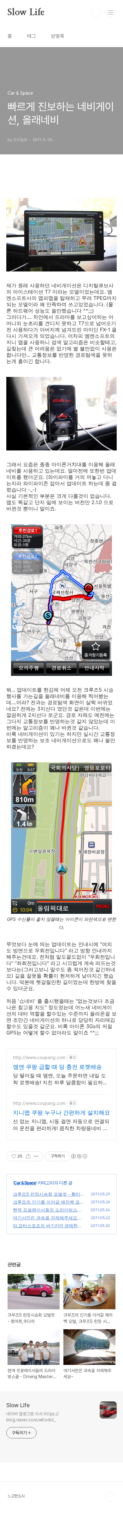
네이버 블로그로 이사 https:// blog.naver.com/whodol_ (32, 1416)
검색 (96, 12)
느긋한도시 (16, 1496)
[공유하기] (28, 1156)
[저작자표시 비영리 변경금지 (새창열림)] (78, 1156)
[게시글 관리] (36, 1156)
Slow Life (26, 12)
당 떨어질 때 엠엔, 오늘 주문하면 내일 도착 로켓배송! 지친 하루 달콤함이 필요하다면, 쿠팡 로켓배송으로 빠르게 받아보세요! (60, 1079)
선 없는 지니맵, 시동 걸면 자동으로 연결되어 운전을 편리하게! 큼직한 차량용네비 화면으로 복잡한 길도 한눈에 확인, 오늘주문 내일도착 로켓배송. (61, 1125)
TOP (110, 1497)
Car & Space (25, 1182)
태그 (31, 36)
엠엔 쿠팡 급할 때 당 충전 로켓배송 (57, 1066)
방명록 (57, 36)
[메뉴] (110, 12)
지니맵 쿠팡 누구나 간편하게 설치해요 (61, 1112)
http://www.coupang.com (39, 1057)
